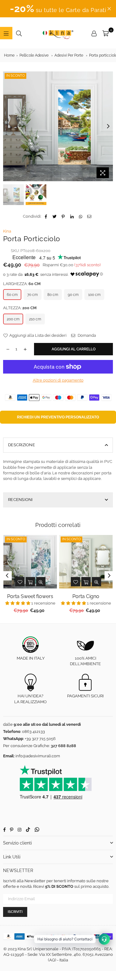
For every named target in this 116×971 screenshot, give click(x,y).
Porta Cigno (85, 596)
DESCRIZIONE (21, 445)
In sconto (15, 76)
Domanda (86, 335)
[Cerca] (18, 33)
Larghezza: (22, 283)
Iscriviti (15, 912)
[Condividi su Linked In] (72, 216)
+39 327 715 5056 (40, 738)
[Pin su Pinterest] (63, 216)
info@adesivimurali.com (37, 756)
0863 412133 (33, 731)
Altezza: (20, 308)
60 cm (12, 295)
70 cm (32, 295)
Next (108, 126)
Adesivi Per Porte (68, 55)
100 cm (94, 295)
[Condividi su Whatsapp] (80, 216)
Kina (7, 231)
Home (9, 55)
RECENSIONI (20, 499)
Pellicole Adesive (34, 55)
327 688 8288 (63, 745)
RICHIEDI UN (58, 417)
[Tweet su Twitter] (54, 216)
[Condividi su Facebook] (46, 216)
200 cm (13, 319)
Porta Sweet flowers (30, 596)
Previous (7, 126)
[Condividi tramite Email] (89, 216)
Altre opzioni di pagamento (58, 380)
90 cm (73, 295)
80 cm (52, 295)
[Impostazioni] (94, 33)
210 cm (35, 319)
